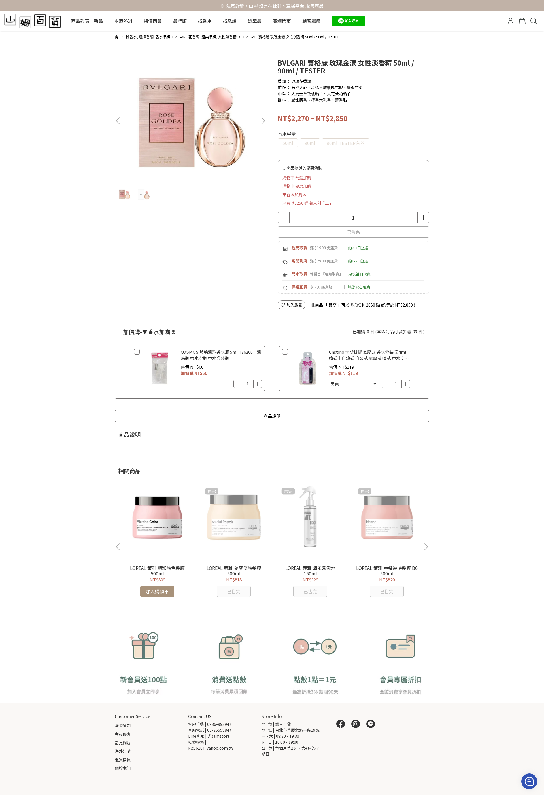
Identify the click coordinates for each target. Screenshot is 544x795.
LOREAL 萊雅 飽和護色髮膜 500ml (157, 570)
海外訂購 (123, 751)
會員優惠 (123, 734)
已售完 (353, 232)
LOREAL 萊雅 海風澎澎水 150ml (310, 570)
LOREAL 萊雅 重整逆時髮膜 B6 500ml (387, 570)
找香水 (205, 21)
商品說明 (272, 416)
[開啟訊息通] (529, 781)
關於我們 (123, 768)
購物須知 (123, 725)
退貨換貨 (123, 759)
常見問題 (123, 742)
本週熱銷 (123, 21)
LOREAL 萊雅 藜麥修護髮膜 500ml (234, 570)
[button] (263, 120)
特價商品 (153, 21)
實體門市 (282, 21)
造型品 (255, 21)
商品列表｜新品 (87, 21)
